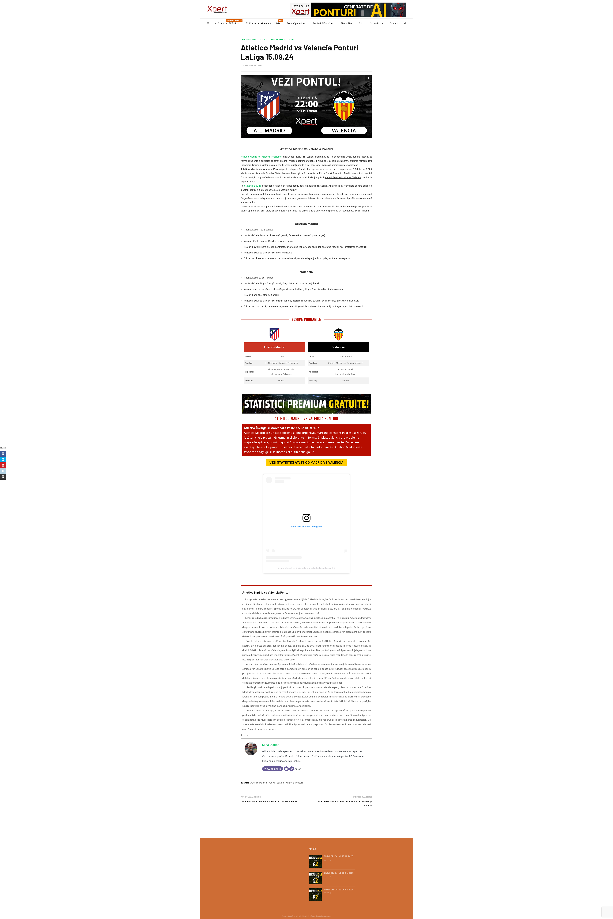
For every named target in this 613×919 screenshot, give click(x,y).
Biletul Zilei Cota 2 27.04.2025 (338, 856)
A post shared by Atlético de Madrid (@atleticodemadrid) (306, 568)
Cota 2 (327, 859)
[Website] (291, 768)
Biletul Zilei (346, 23)
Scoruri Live (376, 23)
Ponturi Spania (278, 39)
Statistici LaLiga (252, 185)
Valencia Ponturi (294, 782)
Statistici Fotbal (321, 23)
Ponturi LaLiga (276, 782)
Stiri (361, 23)
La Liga (264, 39)
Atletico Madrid (258, 782)
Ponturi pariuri (294, 23)
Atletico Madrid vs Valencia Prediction (261, 156)
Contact (394, 23)
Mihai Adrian (270, 745)
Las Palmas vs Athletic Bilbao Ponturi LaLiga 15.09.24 (269, 801)
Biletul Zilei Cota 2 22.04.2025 (339, 873)
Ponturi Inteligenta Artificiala (264, 22)
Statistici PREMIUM (228, 22)
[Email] (286, 768)
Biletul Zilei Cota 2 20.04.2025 (339, 889)
